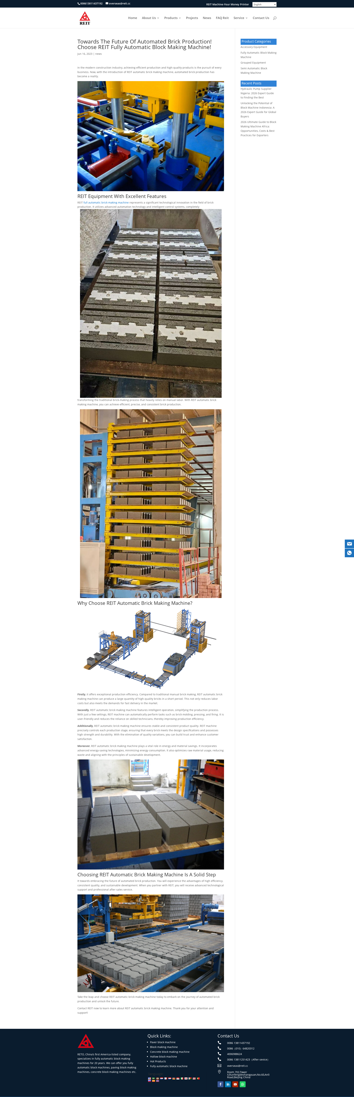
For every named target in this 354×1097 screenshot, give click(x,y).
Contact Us (261, 18)
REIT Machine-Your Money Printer (227, 4)
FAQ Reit (222, 18)
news (98, 53)
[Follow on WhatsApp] (243, 1084)
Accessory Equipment (254, 47)
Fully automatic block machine (169, 1066)
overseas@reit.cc (237, 1066)
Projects (192, 18)
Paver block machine (163, 1042)
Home (132, 18)
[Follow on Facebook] (220, 1084)
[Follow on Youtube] (235, 1084)
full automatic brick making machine (106, 202)
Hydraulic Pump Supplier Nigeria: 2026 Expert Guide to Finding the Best (257, 93)
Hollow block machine (163, 1056)
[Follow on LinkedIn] (228, 1084)
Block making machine (164, 1047)
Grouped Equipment (253, 62)
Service (239, 18)
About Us (149, 18)
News (207, 18)
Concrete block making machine (170, 1051)
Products (171, 18)
